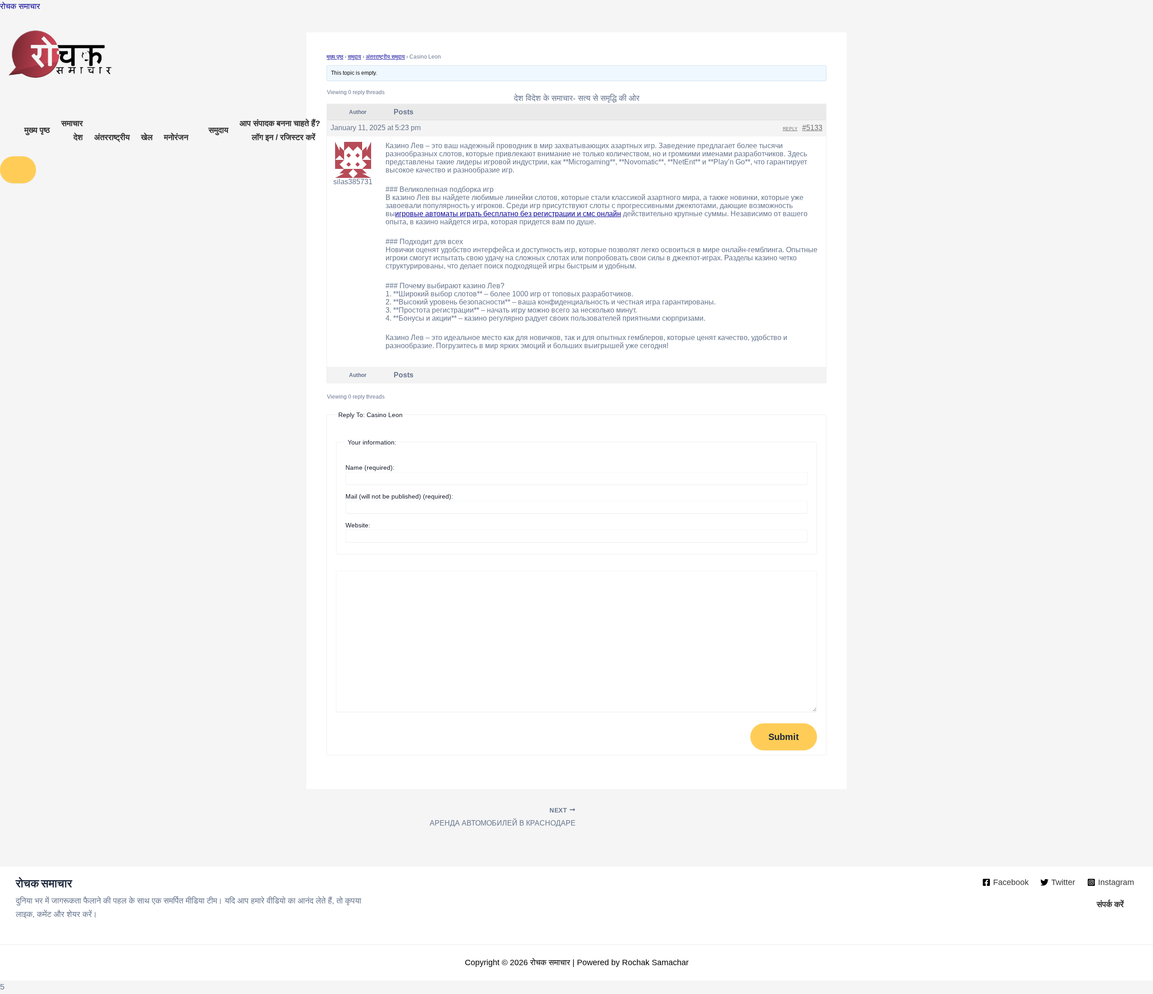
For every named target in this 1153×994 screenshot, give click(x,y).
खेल (147, 137)
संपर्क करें (1110, 904)
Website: (357, 525)
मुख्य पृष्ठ (37, 130)
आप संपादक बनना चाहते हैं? (280, 123)
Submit (783, 737)
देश (78, 137)
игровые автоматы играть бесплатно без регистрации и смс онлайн (508, 214)
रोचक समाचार (20, 6)
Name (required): (370, 467)
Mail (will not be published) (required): (399, 496)
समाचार (72, 123)
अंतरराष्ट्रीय (112, 137)
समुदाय (218, 130)
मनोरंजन (176, 137)
